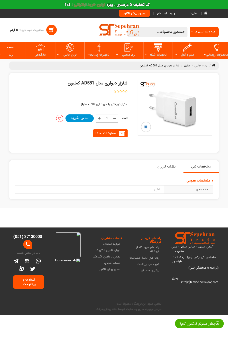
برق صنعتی (128, 54)
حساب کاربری (112, 263)
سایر (194, 13)
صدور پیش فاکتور (134, 13)
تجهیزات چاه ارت (99, 54)
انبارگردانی (40, 54)
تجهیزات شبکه (158, 54)
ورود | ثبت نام (166, 13)
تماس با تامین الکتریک (106, 257)
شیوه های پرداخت (148, 264)
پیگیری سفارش (150, 271)
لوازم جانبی (70, 54)
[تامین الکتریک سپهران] (119, 29)
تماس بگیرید (80, 118)
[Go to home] (213, 65)
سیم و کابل (187, 54)
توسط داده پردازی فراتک (110, 309)
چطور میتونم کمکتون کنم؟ (197, 323)
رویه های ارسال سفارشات (144, 258)
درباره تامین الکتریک (108, 250)
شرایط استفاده (111, 244)
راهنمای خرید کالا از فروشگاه (147, 249)
